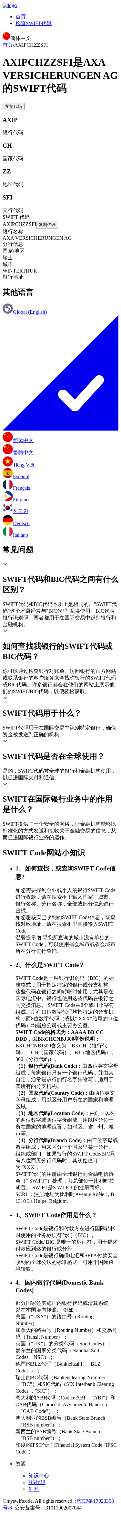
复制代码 (13, 106)
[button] (60, 578)
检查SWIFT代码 (33, 23)
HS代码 (36, 1482)
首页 (20, 16)
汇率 (33, 1489)
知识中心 (38, 1475)
